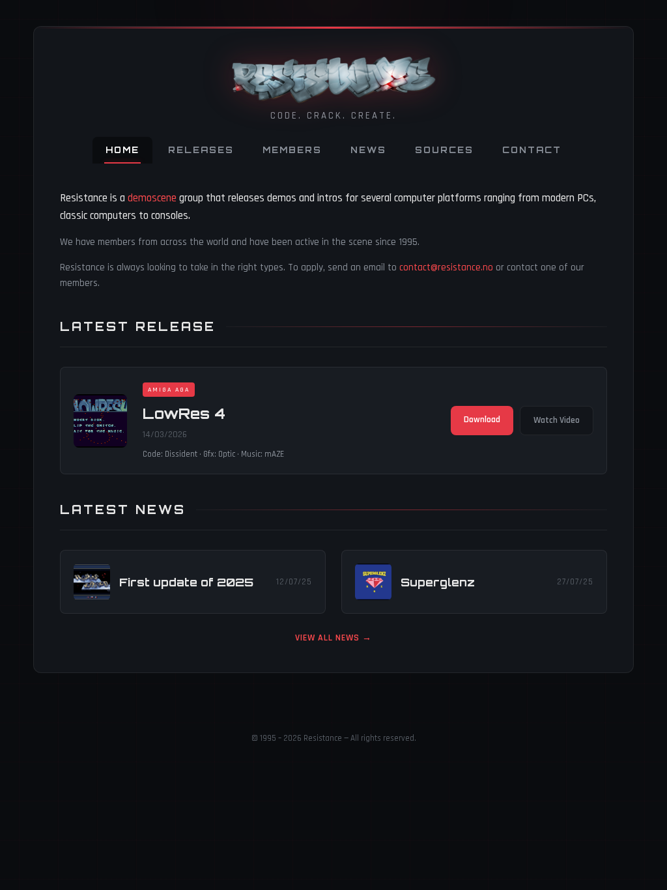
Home (122, 150)
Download (482, 419)
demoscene (152, 198)
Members (292, 150)
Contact (531, 150)
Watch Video (556, 420)
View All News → (333, 638)
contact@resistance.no (446, 267)
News (368, 150)
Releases (201, 150)
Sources (444, 150)
